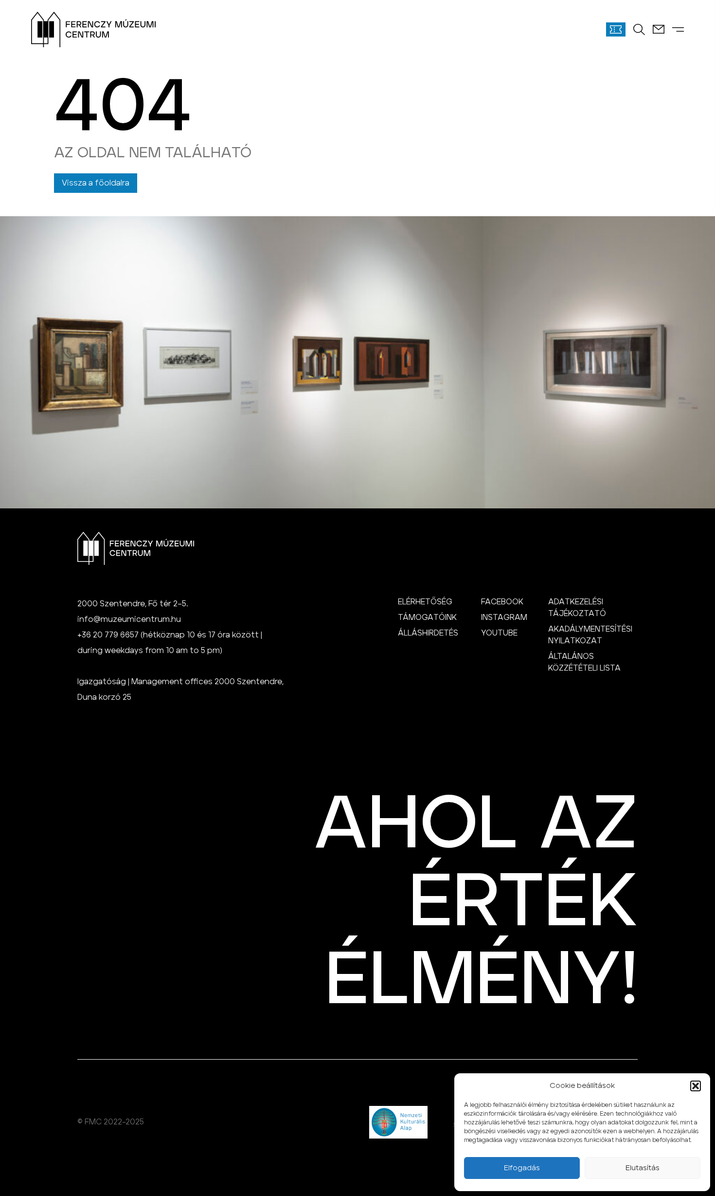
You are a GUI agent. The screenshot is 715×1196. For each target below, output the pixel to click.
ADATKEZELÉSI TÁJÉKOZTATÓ (577, 607)
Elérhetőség (425, 602)
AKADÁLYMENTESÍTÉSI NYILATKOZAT (590, 635)
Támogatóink (427, 617)
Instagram (504, 617)
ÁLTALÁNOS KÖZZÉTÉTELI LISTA (584, 662)
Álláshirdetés (428, 633)
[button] (695, 1086)
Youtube (499, 633)
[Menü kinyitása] (678, 29)
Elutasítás (643, 1168)
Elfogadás (522, 1168)
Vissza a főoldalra (95, 183)
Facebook (502, 602)
